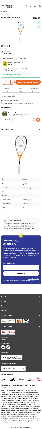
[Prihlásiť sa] (34, 6)
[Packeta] (11, 332)
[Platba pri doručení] (26, 321)
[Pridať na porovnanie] (39, 27)
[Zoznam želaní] (29, 6)
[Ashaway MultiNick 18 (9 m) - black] (5, 114)
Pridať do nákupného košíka (28, 82)
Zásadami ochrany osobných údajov (25, 280)
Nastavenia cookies (3, 338)
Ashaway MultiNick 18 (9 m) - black (18, 115)
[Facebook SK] (3, 347)
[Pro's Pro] (37, 18)
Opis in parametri (7, 129)
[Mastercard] (19, 321)
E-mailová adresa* (9, 263)
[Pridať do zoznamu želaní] (39, 23)
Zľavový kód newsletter (9, 280)
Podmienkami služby (33, 279)
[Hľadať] (25, 6)
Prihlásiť (22, 273)
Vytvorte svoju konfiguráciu (12, 75)
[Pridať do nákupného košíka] (38, 120)
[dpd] (4, 332)
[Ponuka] (2, 6)
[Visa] (11, 321)
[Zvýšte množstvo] (12, 82)
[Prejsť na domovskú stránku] (9, 6)
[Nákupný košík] (39, 6)
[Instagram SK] (8, 347)
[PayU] (4, 321)
